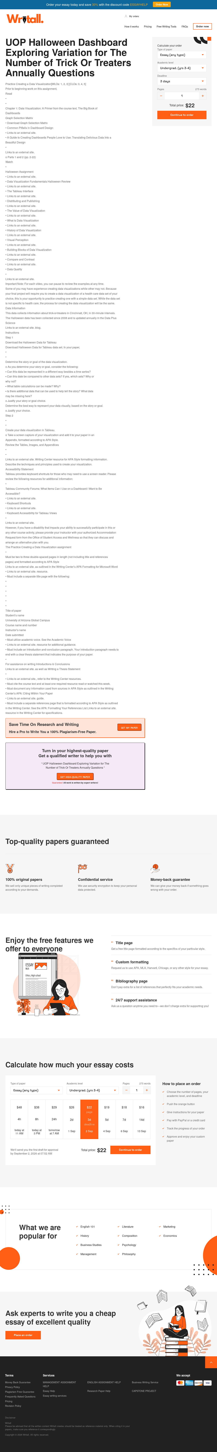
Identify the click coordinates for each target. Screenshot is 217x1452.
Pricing (148, 26)
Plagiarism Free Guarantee (19, 1391)
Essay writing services (54, 1395)
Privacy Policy (12, 1387)
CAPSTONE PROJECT (144, 1391)
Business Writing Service (145, 1382)
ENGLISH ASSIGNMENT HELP (104, 1382)
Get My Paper (129, 727)
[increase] (202, 96)
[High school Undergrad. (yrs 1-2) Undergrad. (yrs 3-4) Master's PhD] (93, 1090)
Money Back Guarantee (18, 1382)
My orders (134, 16)
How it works (131, 26)
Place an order (23, 1335)
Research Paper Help (98, 1391)
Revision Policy (13, 1405)
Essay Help (49, 1391)
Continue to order (130, 1150)
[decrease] (161, 96)
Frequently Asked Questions (20, 1396)
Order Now (162, 4)
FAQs (185, 26)
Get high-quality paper (75, 777)
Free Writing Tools (166, 26)
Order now (202, 26)
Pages (160, 89)
